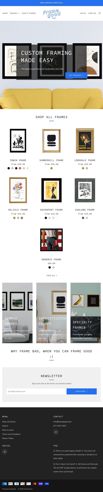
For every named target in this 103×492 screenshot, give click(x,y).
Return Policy (7, 438)
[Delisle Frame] (18, 190)
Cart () (92, 13)
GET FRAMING (75, 75)
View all (50, 275)
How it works (29, 13)
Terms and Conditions (11, 434)
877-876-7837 (59, 426)
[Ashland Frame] (85, 190)
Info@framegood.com (62, 421)
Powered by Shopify (9, 489)
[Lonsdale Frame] (85, 141)
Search (5, 426)
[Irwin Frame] (18, 141)
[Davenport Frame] (51, 190)
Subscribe (80, 391)
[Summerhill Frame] (51, 141)
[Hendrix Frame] (51, 240)
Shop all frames (8, 421)
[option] (51, 65)
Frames (13, 13)
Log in (83, 13)
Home (5, 13)
